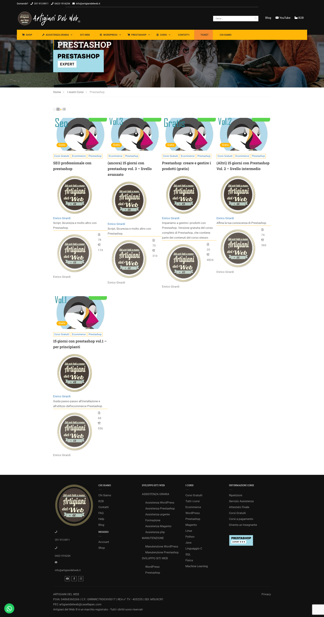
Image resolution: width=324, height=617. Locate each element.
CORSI (163, 34)
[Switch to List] (64, 109)
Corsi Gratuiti (61, 156)
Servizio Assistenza (241, 501)
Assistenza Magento (158, 526)
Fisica (189, 560)
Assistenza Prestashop (160, 508)
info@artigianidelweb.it (88, 3)
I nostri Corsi (75, 92)
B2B (301, 17)
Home (57, 92)
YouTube (284, 17)
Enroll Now (80, 134)
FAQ (101, 513)
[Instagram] (80, 578)
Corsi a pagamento (241, 519)
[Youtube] (67, 578)
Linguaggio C (193, 548)
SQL (188, 554)
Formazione (152, 520)
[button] (9, 608)
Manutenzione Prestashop (162, 552)
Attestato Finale (239, 507)
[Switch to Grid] (58, 109)
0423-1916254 (62, 3)
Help (101, 519)
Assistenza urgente (157, 514)
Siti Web (85, 34)
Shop (29, 34)
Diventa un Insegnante (243, 524)
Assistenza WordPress (159, 502)
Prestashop (138, 34)
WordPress (110, 34)
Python (189, 536)
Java (188, 542)
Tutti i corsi (192, 501)
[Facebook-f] (74, 578)
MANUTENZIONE (153, 538)
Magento (191, 524)
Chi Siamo (226, 34)
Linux (188, 530)
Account (103, 542)
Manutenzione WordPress (161, 546)
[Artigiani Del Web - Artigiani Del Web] (52, 18)
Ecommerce (79, 156)
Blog (268, 17)
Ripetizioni (235, 495)
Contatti (183, 34)
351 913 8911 (41, 3)
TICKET (204, 34)
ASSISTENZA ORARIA (57, 34)
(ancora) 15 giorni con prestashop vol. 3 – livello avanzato (130, 169)
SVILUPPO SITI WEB (155, 558)
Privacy (266, 594)
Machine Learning (196, 566)
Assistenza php (155, 532)
